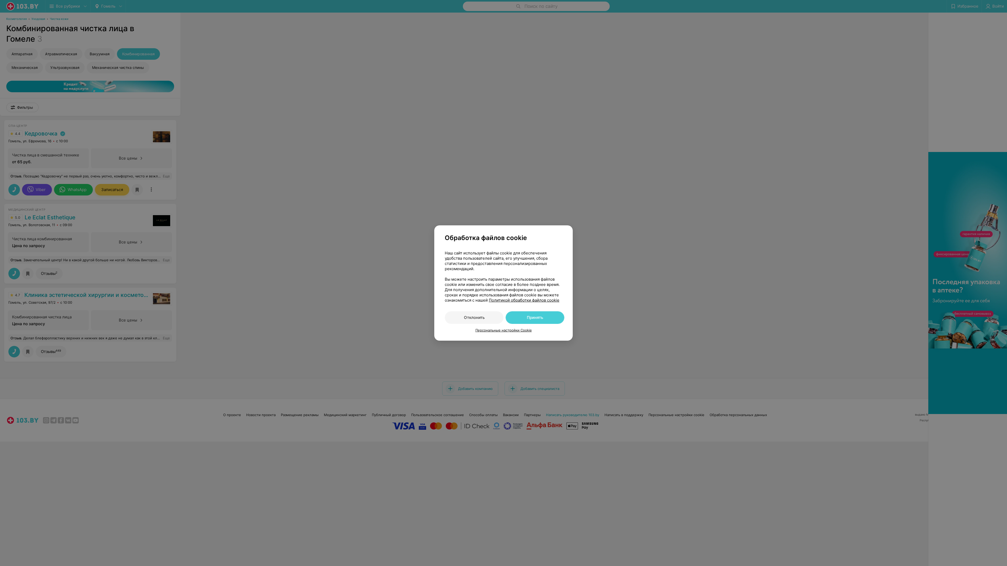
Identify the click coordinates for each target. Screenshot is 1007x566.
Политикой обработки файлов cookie (524, 300)
